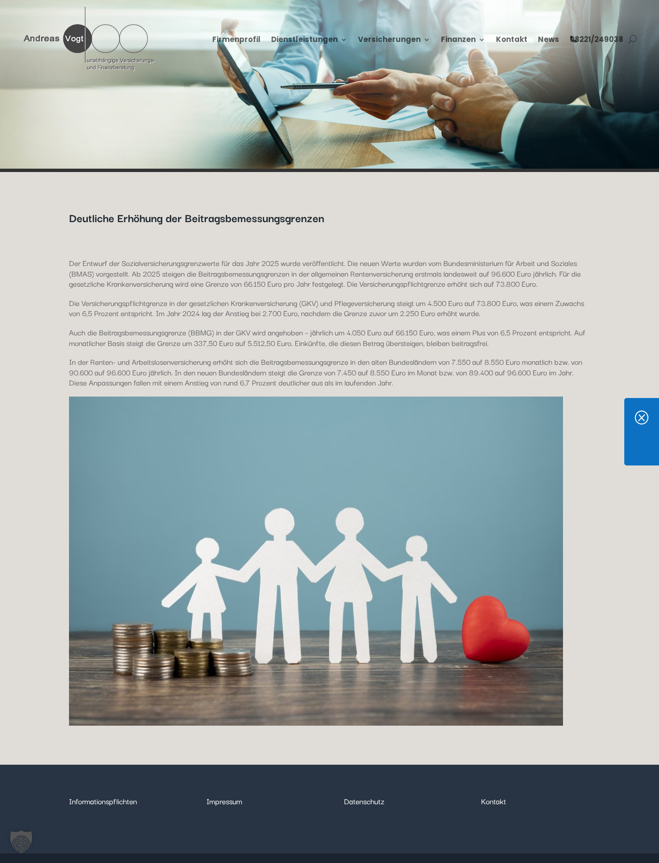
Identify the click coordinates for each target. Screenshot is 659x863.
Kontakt (511, 39)
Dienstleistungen (304, 39)
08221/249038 (596, 39)
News (548, 39)
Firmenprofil (236, 39)
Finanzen (458, 39)
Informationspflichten (103, 801)
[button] (21, 842)
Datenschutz (364, 801)
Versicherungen (389, 39)
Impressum (224, 801)
